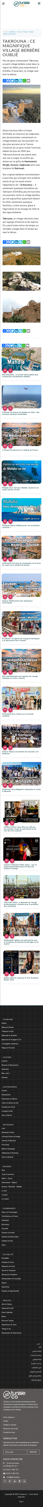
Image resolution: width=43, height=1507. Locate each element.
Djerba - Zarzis (7, 1178)
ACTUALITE (8, 1254)
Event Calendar (7, 1312)
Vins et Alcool (7, 1115)
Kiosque (4, 1077)
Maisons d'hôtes (8, 1027)
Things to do (6, 1329)
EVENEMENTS (9, 1208)
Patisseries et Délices (9, 1099)
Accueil (5, 31)
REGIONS (7, 1166)
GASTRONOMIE (10, 1087)
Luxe (3, 1128)
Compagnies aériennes (10, 1044)
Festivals (5, 1229)
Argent (4, 1283)
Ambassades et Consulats (11, 1279)
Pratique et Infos (8, 1262)
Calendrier (5, 1220)
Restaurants (6, 1095)
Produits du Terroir (8, 1107)
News (4, 1316)
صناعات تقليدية (36, 1363)
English (7, 1300)
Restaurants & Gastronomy (12, 1333)
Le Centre (5, 1199)
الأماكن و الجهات (35, 1371)
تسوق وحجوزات (36, 1379)
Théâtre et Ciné (7, 1241)
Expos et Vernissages (9, 1212)
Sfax (3, 1170)
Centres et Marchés (9, 1141)
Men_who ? (6, 1073)
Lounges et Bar (7, 1111)
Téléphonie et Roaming (10, 1153)
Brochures (5, 1224)
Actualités (5, 1258)
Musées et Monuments (10, 1065)
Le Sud (4, 1191)
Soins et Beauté (7, 1157)
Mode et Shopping (8, 1149)
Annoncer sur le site (10, 1429)
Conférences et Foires (10, 1216)
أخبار (40, 1347)
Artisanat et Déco (8, 1132)
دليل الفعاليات (36, 1367)
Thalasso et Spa (7, 1031)
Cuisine (4, 1091)
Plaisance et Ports (8, 1266)
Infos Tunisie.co (9, 1417)
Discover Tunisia (7, 1321)
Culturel (4, 1061)
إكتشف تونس (36, 1351)
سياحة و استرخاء (35, 1355)
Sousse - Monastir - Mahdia (12, 1187)
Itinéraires (5, 1069)
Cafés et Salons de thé (10, 1103)
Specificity (5, 1287)
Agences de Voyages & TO (11, 1040)
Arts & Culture (7, 1304)
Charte (5, 1421)
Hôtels (4, 1023)
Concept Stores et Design (11, 1137)
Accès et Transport (9, 1270)
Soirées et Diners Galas (10, 1237)
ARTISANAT (8, 1125)
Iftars (4, 1245)
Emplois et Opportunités (10, 1291)
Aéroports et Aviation (9, 1275)
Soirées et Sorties (8, 1233)
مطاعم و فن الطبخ (35, 1375)
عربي (38, 1343)
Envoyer (33, 1452)
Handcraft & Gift (8, 1308)
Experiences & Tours (9, 1325)
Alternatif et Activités (9, 1035)
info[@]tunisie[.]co (13, 1477)
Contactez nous (9, 1432)
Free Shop (5, 1145)
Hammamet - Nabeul (9, 1183)
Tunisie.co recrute (9, 1425)
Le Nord (4, 1195)
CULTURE (7, 1057)
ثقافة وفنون (36, 1359)
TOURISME (8, 1019)
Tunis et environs (8, 1174)
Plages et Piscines (8, 1048)
